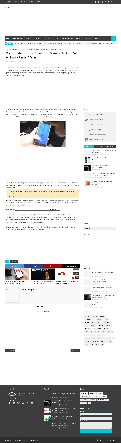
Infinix (87, 341)
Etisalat (110, 332)
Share (36, 266)
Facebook (92, 325)
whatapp (108, 325)
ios (86, 325)
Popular (99, 146)
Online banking (67, 38)
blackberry (106, 322)
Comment (73, 266)
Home (8, 1)
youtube (97, 332)
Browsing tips (89, 319)
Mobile (77, 38)
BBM (105, 338)
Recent (89, 146)
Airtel (104, 332)
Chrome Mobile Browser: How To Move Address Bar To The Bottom (37, 210)
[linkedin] (23, 403)
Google (111, 338)
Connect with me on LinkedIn (98, 135)
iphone (106, 319)
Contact (30, 1)
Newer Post (10, 351)
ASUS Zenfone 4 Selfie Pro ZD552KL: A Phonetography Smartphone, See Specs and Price (103, 183)
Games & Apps (46, 38)
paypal (109, 341)
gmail (103, 341)
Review (37, 38)
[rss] (112, 1)
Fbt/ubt (87, 322)
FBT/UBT (56, 38)
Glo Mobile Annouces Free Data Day (62, 416)
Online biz (101, 335)
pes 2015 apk (89, 344)
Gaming (99, 319)
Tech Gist (28, 38)
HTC (94, 335)
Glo (90, 335)
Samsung (101, 325)
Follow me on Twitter (96, 120)
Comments (110, 146)
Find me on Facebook (96, 125)
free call (88, 329)
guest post (88, 332)
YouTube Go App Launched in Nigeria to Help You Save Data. (68, 282)
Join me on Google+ (95, 130)
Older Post (75, 351)
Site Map (22, 1)
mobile (99, 338)
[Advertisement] (81, 20)
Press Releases (90, 338)
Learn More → (21, 395)
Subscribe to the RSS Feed (97, 115)
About (15, 1)
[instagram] (102, 1)
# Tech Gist (14, 261)
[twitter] (105, 1)
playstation (99, 344)
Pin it (55, 266)
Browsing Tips (17, 38)
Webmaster (95, 341)
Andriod (102, 316)
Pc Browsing (96, 322)
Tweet (17, 266)
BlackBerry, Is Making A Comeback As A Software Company (42, 282)
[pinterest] (108, 1)
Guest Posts (11, 43)
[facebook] (95, 1)
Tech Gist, (21, 62)
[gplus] (98, 1)
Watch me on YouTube (96, 140)
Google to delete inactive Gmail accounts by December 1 (15, 282)
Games (38, 1)
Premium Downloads (91, 38)
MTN (94, 329)
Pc (85, 335)
